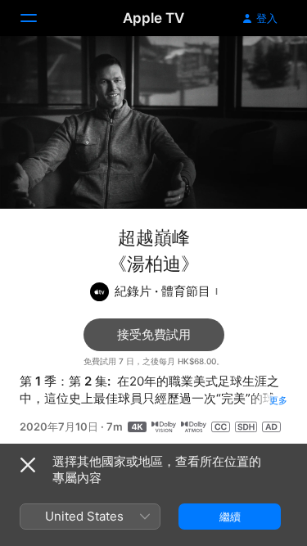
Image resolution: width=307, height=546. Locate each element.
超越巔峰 (154, 237)
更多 (278, 400)
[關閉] (27, 465)
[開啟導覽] (38, 18)
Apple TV (153, 18)
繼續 (230, 516)
